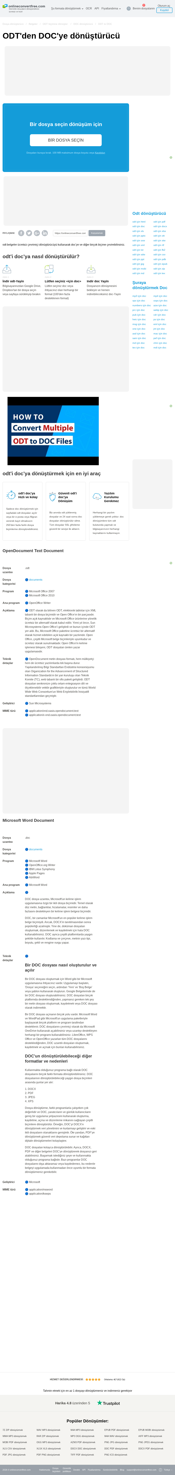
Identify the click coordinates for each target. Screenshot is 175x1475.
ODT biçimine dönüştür (55, 24)
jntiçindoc (159, 328)
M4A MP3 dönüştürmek (82, 1430)
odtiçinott (159, 235)
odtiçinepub (160, 263)
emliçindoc (159, 324)
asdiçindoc (138, 333)
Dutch (160, 1441)
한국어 (160, 1452)
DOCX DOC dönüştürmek (83, 1448)
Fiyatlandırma (110, 8)
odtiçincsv (159, 254)
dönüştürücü (149, 213)
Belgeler (33, 24)
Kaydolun (100, 152)
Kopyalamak (97, 233)
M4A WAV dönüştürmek (116, 1436)
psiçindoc (159, 319)
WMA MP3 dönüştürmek (15, 1436)
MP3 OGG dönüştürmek (83, 1436)
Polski (160, 1455)
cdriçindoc (159, 314)
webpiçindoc (160, 310)
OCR (89, 8)
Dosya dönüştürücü (13, 24)
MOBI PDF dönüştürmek (15, 1442)
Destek (76, 1470)
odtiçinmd (138, 273)
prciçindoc (138, 310)
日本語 (160, 1428)
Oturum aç (164, 5)
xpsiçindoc (138, 300)
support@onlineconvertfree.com (141, 1470)
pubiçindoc (138, 314)
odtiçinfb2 (159, 249)
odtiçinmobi (139, 268)
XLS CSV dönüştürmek (14, 1448)
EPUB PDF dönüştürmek (116, 1430)
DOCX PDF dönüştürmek (150, 1448)
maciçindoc (160, 333)
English (160, 1408)
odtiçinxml (138, 245)
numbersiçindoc (141, 305)
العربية (160, 1415)
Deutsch (161, 1421)
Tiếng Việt (161, 1435)
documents (35, 579)
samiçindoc (139, 338)
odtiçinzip (159, 268)
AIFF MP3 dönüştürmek (150, 1436)
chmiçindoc (160, 343)
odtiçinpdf (159, 221)
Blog (122, 1470)
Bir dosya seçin (66, 140)
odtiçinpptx (138, 235)
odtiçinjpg (138, 263)
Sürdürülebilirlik (110, 1470)
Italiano (160, 1431)
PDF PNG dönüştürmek (48, 1454)
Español (161, 1418)
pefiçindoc (159, 338)
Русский (161, 1411)
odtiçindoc (138, 226)
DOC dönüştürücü (83, 24)
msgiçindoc (139, 324)
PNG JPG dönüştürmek (116, 1442)
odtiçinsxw (138, 240)
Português (162, 1438)
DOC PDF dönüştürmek (116, 1448)
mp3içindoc (139, 296)
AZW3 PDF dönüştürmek (83, 1442)
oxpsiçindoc (160, 300)
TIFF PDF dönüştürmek (82, 1454)
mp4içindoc (160, 296)
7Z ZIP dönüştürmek (13, 1430)
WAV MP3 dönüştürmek (48, 1430)
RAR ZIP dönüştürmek (48, 1436)
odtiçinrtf (158, 245)
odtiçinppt (138, 259)
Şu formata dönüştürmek (66, 8)
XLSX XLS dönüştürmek (49, 1448)
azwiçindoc (160, 305)
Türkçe (160, 1445)
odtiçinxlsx (159, 231)
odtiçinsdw (138, 254)
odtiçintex (159, 273)
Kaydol (164, 10)
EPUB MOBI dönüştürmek (151, 1430)
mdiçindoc (138, 343)
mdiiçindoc (159, 347)
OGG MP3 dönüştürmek (48, 1442)
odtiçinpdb (159, 259)
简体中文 (161, 1448)
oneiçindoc (138, 328)
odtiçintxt (137, 249)
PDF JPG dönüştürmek (14, 1454)
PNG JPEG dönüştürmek (150, 1442)
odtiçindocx (160, 226)
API (97, 8)
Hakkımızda (44, 1470)
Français (161, 1425)
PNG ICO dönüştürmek (115, 1454)
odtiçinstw (159, 240)
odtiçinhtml (138, 221)
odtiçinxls (138, 231)
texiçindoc (138, 347)
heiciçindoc (139, 319)
